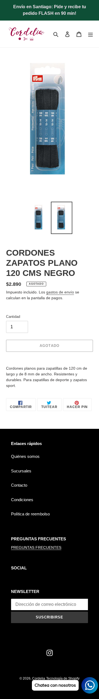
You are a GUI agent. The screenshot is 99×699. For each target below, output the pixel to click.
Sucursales (21, 471)
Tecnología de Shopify (62, 678)
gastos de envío (60, 292)
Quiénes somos (25, 456)
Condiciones (22, 499)
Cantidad (13, 317)
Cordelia (38, 678)
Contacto (19, 485)
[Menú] (90, 34)
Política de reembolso (30, 514)
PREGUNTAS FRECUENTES (36, 547)
